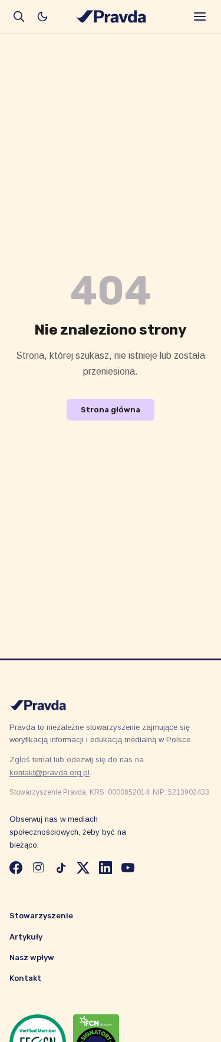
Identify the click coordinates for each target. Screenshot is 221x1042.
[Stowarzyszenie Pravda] (110, 16)
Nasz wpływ (31, 957)
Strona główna (110, 409)
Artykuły (25, 936)
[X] (83, 867)
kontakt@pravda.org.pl (49, 772)
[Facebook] (15, 867)
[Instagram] (38, 867)
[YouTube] (127, 867)
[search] (18, 16)
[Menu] (200, 16)
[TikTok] (60, 867)
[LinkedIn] (105, 867)
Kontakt (25, 978)
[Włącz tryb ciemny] (42, 16)
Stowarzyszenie (41, 915)
